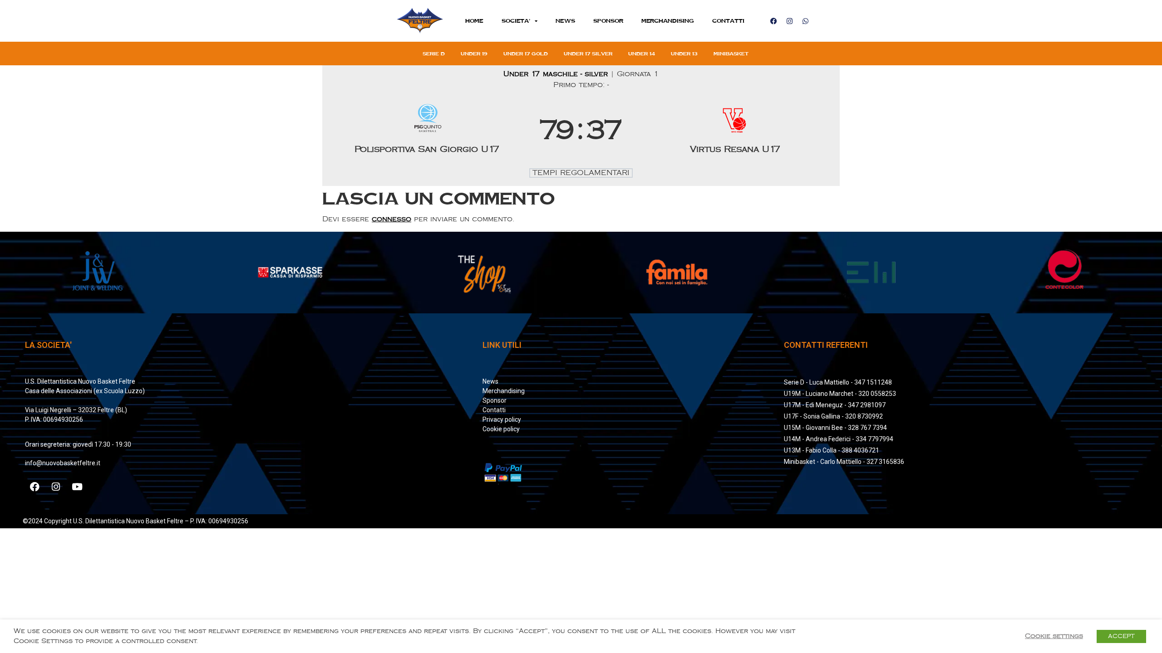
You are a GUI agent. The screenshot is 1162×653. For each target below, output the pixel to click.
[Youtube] (77, 486)
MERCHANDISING (667, 20)
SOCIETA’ (516, 20)
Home (474, 20)
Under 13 (684, 53)
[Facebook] (773, 21)
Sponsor (608, 20)
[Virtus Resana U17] (735, 131)
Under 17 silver (588, 53)
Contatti (728, 20)
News (565, 20)
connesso (391, 219)
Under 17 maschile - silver (557, 74)
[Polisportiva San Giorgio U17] (427, 131)
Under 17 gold (525, 53)
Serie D (434, 53)
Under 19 (474, 53)
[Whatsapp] (805, 21)
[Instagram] (789, 21)
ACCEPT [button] (1121, 636)
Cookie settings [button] (1054, 636)
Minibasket (731, 53)
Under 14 (641, 53)
